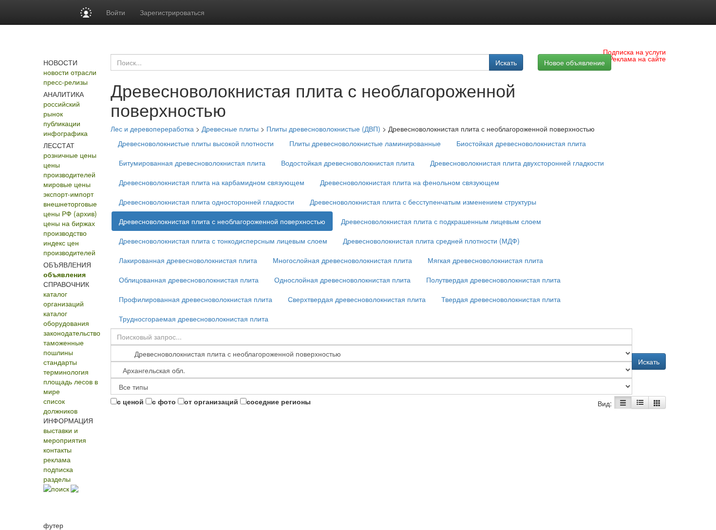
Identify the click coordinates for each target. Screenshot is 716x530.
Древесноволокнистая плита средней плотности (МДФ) (431, 241)
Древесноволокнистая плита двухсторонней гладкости (517, 163)
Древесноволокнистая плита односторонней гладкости (206, 202)
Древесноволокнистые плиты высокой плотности (196, 143)
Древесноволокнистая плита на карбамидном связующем (211, 182)
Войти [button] (115, 12)
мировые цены (67, 184)
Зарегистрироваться (172, 12)
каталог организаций (63, 298)
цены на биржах (69, 223)
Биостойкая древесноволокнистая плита (521, 143)
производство (65, 233)
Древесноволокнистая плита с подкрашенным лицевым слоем (441, 221)
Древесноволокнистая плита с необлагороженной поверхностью (222, 221)
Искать (506, 62)
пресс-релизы (65, 82)
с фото (164, 401)
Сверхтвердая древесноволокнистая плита (357, 299)
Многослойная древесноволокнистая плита (342, 260)
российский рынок (61, 108)
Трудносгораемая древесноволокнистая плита (193, 318)
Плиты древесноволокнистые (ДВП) (323, 128)
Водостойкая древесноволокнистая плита (348, 163)
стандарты (60, 362)
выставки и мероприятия (64, 435)
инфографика (65, 133)
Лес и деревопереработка (152, 128)
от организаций (211, 401)
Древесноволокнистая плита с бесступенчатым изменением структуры (423, 202)
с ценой (130, 401)
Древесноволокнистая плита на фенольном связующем (409, 182)
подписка (58, 469)
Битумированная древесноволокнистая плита (192, 163)
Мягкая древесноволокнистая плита (485, 260)
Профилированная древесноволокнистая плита (195, 299)
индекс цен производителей (69, 247)
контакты (57, 449)
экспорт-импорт (68, 194)
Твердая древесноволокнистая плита (501, 299)
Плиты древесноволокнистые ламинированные (365, 143)
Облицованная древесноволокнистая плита (189, 279)
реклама (57, 459)
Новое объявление (574, 62)
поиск (60, 488)
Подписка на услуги (634, 52)
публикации (61, 123)
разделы (57, 479)
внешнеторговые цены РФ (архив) (70, 208)
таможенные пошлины (63, 347)
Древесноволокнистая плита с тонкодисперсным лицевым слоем (223, 241)
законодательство (71, 333)
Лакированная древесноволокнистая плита (188, 260)
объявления (64, 274)
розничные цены (69, 155)
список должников (60, 406)
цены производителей (69, 169)
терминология (66, 372)
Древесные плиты (230, 128)
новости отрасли (69, 72)
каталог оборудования (66, 318)
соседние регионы (278, 401)
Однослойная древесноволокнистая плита (342, 279)
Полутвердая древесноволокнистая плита (493, 279)
